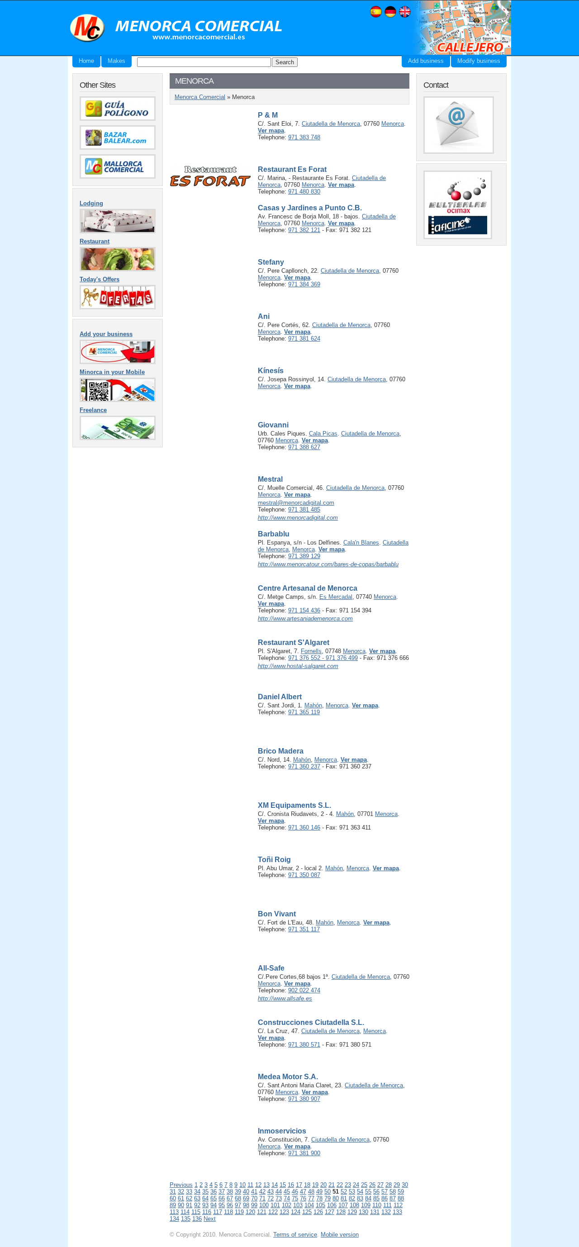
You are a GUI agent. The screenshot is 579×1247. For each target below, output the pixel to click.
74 (287, 1198)
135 (185, 1218)
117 (217, 1212)
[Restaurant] (118, 269)
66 (221, 1198)
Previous (181, 1184)
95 (221, 1205)
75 (295, 1198)
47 (303, 1191)
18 (307, 1184)
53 (352, 1191)
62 (189, 1198)
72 (270, 1198)
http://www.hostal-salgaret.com (298, 666)
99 (254, 1205)
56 (376, 1191)
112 (398, 1205)
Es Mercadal (335, 596)
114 (185, 1212)
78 (319, 1198)
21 (331, 1184)
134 (174, 1218)
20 (323, 1184)
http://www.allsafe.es (285, 998)
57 (384, 1191)
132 (386, 1212)
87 (392, 1198)
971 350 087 (304, 875)
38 (230, 1191)
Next (210, 1218)
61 (181, 1198)
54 (360, 1191)
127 (329, 1212)
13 (266, 1184)
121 (261, 1212)
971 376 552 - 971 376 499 (323, 657)
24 (356, 1184)
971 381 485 (304, 509)
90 (181, 1205)
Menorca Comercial (176, 28)
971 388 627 (304, 447)
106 (332, 1205)
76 (303, 1198)
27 (380, 1184)
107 (343, 1205)
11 (250, 1184)
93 (205, 1205)
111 (387, 1205)
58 (392, 1191)
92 (197, 1205)
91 (189, 1205)
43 (270, 1191)
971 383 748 (304, 137)
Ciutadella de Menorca (331, 123)
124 (295, 1212)
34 (197, 1191)
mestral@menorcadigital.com (296, 502)
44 (278, 1191)
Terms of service (295, 1234)
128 (341, 1212)
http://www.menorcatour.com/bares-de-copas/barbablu (328, 564)
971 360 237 (304, 766)
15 (283, 1184)
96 (230, 1205)
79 (327, 1198)
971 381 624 (304, 338)
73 (278, 1198)
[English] (405, 16)
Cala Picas (323, 433)
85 (376, 1198)
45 (287, 1191)
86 (384, 1198)
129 (352, 1212)
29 (397, 1184)
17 (299, 1184)
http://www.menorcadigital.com (298, 517)
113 (174, 1212)
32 (181, 1191)
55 (368, 1191)
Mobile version (340, 1234)
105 (320, 1205)
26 (372, 1184)
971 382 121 (304, 230)
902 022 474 (304, 990)
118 (228, 1212)
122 (273, 1212)
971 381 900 (304, 1153)
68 (238, 1198)
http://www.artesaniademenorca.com (305, 618)
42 (262, 1191)
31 (173, 1191)
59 (401, 1191)
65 (213, 1198)
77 (311, 1198)
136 (197, 1218)
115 (195, 1212)
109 (365, 1205)
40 (246, 1191)
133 (397, 1212)
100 (264, 1205)
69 (246, 1198)
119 (239, 1212)
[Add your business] (118, 362)
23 (348, 1184)
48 (311, 1191)
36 (213, 1191)
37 (221, 1191)
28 (388, 1184)
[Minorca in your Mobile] (118, 400)
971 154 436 (304, 610)
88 (401, 1198)
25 (364, 1184)
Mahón (313, 705)
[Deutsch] (390, 16)
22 (340, 1184)
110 (376, 1205)
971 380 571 (304, 1044)
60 (173, 1198)
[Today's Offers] (118, 307)
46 (295, 1191)
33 (189, 1191)
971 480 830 (304, 191)
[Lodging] (118, 231)
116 (206, 1212)
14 (274, 1184)
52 (344, 1191)
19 (315, 1184)
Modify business (478, 60)
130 (363, 1212)
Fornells (311, 651)
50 (327, 1191)
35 (205, 1191)
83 (360, 1198)
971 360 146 (304, 827)
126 (318, 1212)
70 (254, 1198)
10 (242, 1184)
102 (286, 1205)
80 (335, 1198)
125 (307, 1212)
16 (291, 1184)
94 (213, 1205)
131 (375, 1212)
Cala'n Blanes (361, 542)
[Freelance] (118, 438)
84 (368, 1198)
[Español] (376, 16)
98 (246, 1205)
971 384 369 (304, 284)
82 (352, 1198)
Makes (116, 60)
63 (197, 1198)
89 (173, 1205)
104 (309, 1205)
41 (254, 1191)
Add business (426, 60)
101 (275, 1205)
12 (258, 1184)
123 (284, 1212)
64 (205, 1198)
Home (86, 60)
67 (230, 1198)
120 (250, 1212)
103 (298, 1205)
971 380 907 (304, 1098)
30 (405, 1184)
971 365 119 (304, 712)
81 (344, 1198)
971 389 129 (304, 556)
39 (238, 1191)
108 (354, 1205)
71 (262, 1198)
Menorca (392, 123)
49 (319, 1191)
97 (238, 1205)
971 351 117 (304, 929)
